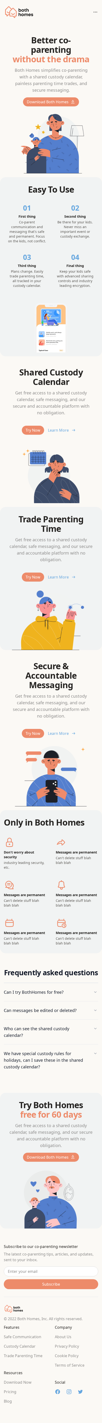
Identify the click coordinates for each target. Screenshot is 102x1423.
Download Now (18, 1382)
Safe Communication (22, 1336)
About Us (63, 1336)
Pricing (10, 1391)
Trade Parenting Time (23, 1355)
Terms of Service (69, 1365)
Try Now (33, 430)
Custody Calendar (20, 1346)
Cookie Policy (67, 1355)
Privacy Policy (67, 1346)
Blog (8, 1401)
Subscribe (51, 1284)
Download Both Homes (48, 101)
